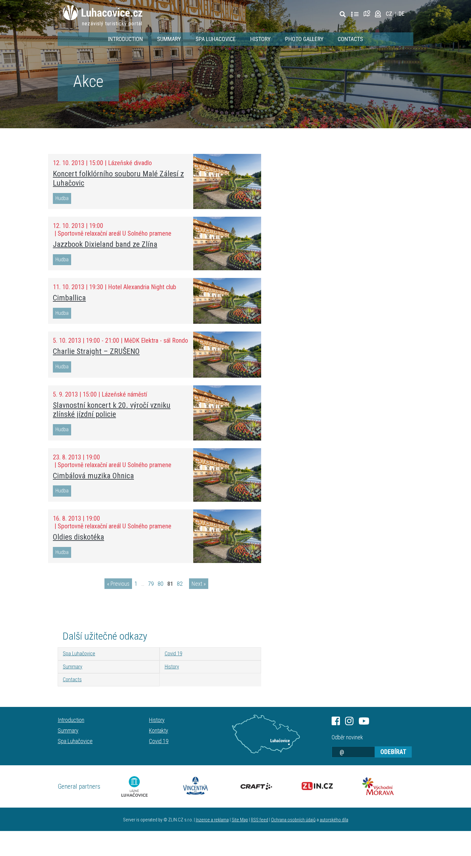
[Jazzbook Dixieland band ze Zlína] (227, 243)
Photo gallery (304, 39)
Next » (199, 583)
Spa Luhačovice (79, 653)
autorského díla (334, 820)
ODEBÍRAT (393, 752)
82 (180, 583)
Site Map (240, 820)
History (260, 39)
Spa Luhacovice (215, 39)
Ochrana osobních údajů (293, 820)
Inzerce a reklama (212, 820)
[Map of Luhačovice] (368, 14)
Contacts (350, 39)
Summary (169, 39)
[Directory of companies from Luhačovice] (354, 14)
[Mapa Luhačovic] (266, 734)
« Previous (118, 583)
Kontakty (158, 730)
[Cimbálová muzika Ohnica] (227, 475)
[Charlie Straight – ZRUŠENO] (227, 354)
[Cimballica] (227, 301)
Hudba (62, 198)
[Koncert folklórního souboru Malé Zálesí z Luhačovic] (227, 181)
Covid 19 (173, 653)
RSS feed (259, 820)
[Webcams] (378, 14)
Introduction (125, 39)
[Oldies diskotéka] (227, 536)
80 (160, 583)
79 (151, 583)
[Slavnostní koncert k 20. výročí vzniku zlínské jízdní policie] (227, 413)
